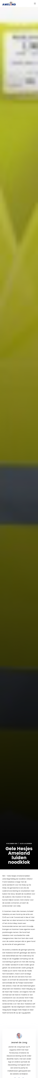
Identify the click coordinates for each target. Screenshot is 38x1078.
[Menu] (35, 3)
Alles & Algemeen (26, 843)
